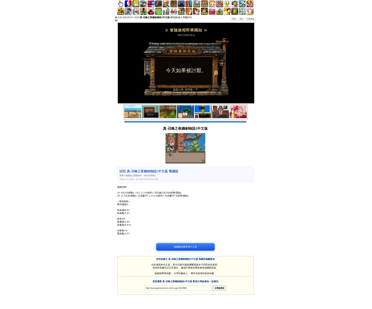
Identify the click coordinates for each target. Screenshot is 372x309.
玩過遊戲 (250, 19)
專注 (241, 19)
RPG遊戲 (134, 17)
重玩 (234, 19)
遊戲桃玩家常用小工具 (185, 247)
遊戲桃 (125, 17)
